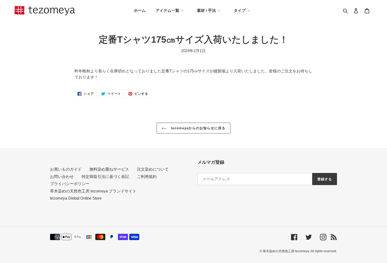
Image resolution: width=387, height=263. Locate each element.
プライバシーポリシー (70, 183)
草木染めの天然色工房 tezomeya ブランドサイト (93, 191)
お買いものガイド (66, 169)
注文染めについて (152, 169)
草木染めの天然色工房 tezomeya (44, 10)
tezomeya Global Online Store (76, 198)
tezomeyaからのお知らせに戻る (198, 128)
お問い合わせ (62, 176)
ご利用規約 (147, 176)
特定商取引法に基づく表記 (105, 176)
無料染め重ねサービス (109, 169)
